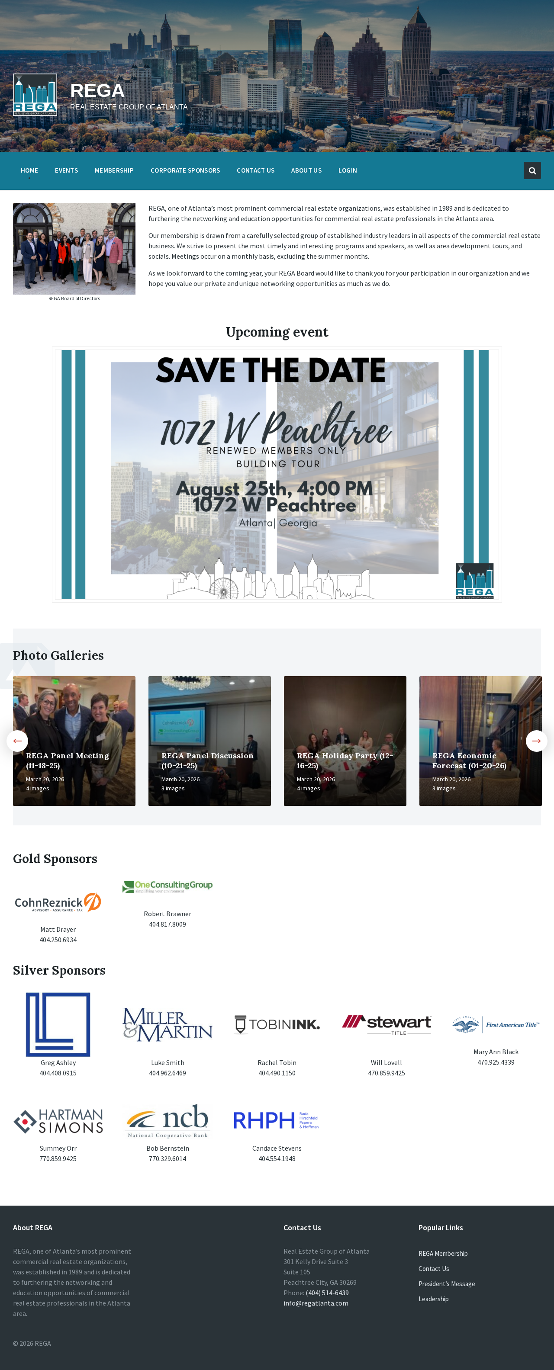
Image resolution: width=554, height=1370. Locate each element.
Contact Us (434, 1268)
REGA (97, 90)
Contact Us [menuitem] (255, 170)
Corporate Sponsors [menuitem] (185, 170)
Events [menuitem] (66, 170)
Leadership (434, 1299)
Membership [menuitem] (114, 170)
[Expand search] (532, 170)
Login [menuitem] (348, 170)
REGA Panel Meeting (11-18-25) (67, 760)
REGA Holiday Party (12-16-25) (345, 760)
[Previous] (17, 741)
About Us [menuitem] (306, 170)
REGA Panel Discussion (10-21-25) (207, 760)
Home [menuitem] (29, 170)
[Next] (537, 741)
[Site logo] (35, 113)
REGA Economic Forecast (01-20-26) (469, 760)
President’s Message (447, 1284)
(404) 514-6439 (327, 1292)
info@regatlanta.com (315, 1303)
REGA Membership (443, 1253)
